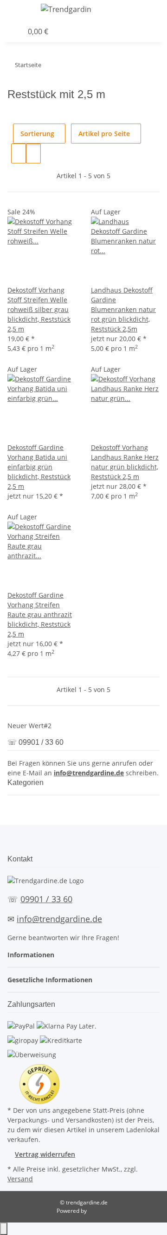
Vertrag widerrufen (45, 1154)
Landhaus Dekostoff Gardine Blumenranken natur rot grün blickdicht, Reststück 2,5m (123, 309)
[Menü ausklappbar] (19, 10)
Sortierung (37, 133)
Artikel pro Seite (104, 133)
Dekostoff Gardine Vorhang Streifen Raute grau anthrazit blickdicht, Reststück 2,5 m (39, 614)
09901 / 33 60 (46, 898)
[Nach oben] (3, 1229)
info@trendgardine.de (89, 772)
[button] (164, 10)
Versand (20, 1178)
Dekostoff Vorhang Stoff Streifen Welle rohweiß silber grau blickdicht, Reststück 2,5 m (39, 309)
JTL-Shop (99, 1211)
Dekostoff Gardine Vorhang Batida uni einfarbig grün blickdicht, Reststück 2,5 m (39, 467)
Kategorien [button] (26, 782)
